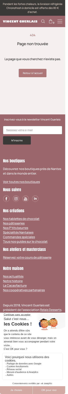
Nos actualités (13, 276)
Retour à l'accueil (32, 73)
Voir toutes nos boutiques (21, 182)
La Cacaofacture (15, 285)
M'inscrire (17, 140)
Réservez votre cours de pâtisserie (27, 257)
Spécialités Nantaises (18, 232)
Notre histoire (13, 281)
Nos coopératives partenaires (24, 290)
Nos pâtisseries (14, 223)
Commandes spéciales (19, 237)
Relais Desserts (50, 310)
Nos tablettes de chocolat (21, 219)
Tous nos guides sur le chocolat (25, 241)
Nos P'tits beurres (15, 228)
